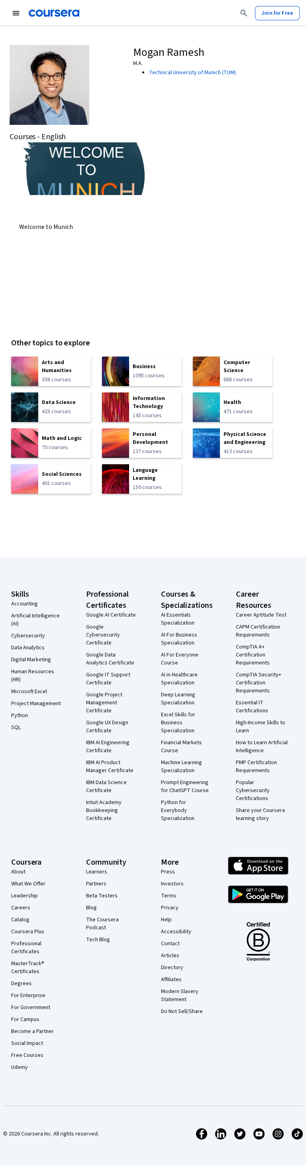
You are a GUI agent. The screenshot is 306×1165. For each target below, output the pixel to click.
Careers (20, 908)
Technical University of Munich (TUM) (192, 73)
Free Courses (27, 1055)
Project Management (36, 704)
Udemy (19, 1067)
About (18, 872)
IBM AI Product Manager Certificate (109, 767)
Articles (170, 956)
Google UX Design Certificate (107, 727)
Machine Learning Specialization (181, 767)
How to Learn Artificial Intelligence (262, 747)
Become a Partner (32, 1031)
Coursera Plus (27, 932)
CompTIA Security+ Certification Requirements (258, 683)
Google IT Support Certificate (108, 679)
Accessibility (176, 932)
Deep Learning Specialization (178, 699)
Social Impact (27, 1043)
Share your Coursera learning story (260, 814)
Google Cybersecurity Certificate (103, 635)
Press (168, 872)
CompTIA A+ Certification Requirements (253, 655)
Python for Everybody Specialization (177, 810)
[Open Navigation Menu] (16, 13)
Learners (96, 872)
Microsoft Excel (29, 692)
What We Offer (28, 884)
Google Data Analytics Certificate (110, 659)
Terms (169, 896)
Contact (170, 944)
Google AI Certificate (111, 615)
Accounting (24, 604)
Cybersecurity (28, 636)
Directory (172, 968)
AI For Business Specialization (179, 639)
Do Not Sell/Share (182, 1011)
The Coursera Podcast (102, 924)
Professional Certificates (26, 948)
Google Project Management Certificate (104, 703)
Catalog (20, 920)
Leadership (24, 896)
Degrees (21, 984)
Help (166, 920)
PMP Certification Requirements (256, 767)
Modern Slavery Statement (179, 995)
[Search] (243, 13)
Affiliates (171, 980)
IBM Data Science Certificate (106, 786)
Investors (172, 884)
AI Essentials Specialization (177, 619)
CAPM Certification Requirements (258, 631)
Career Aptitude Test (261, 615)
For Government (30, 1007)
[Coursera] (54, 13)
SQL (16, 727)
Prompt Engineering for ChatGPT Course (185, 786)
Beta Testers (102, 896)
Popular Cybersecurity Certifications (253, 790)
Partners (96, 884)
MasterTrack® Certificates (27, 968)
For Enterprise (28, 995)
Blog (91, 908)
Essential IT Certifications (252, 707)
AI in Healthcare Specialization (179, 679)
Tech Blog (98, 940)
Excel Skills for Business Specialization (178, 723)
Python (19, 716)
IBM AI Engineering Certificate (107, 747)
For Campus (25, 1019)
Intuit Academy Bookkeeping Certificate (104, 810)
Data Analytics (28, 648)
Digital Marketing (31, 660)
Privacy (169, 908)
